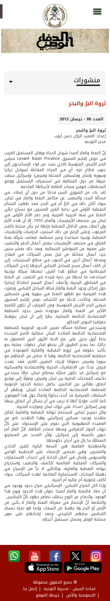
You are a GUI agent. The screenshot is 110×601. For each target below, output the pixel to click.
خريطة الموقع (48, 595)
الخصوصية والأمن (80, 595)
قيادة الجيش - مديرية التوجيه (69, 589)
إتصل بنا (30, 589)
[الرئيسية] (55, 16)
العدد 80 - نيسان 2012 (82, 119)
